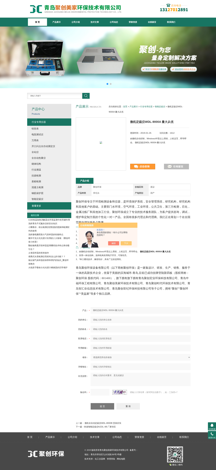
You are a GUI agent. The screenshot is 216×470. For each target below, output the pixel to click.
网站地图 (121, 459)
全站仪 (35, 152)
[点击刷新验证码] (119, 392)
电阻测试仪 (37, 134)
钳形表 (35, 128)
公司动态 (114, 22)
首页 (125, 106)
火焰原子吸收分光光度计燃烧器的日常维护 (47, 267)
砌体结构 (36, 164)
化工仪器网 (100, 459)
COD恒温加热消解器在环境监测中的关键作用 (49, 220)
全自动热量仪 (39, 158)
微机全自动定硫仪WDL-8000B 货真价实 (103, 423)
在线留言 (152, 22)
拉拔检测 (36, 175)
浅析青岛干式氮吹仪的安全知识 (42, 223)
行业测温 (36, 169)
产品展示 (56, 22)
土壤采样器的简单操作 (38, 253)
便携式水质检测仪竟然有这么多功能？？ (46, 256)
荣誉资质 (133, 22)
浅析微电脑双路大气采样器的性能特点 (45, 234)
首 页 (29, 437)
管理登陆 (111, 459)
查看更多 (36, 206)
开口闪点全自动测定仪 (43, 146)
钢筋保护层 (37, 193)
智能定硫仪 (160, 106)
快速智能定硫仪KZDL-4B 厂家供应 (100, 427)
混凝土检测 (37, 187)
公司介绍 (76, 22)
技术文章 (95, 22)
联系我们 (171, 22)
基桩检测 (36, 181)
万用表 (35, 140)
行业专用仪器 (146, 106)
